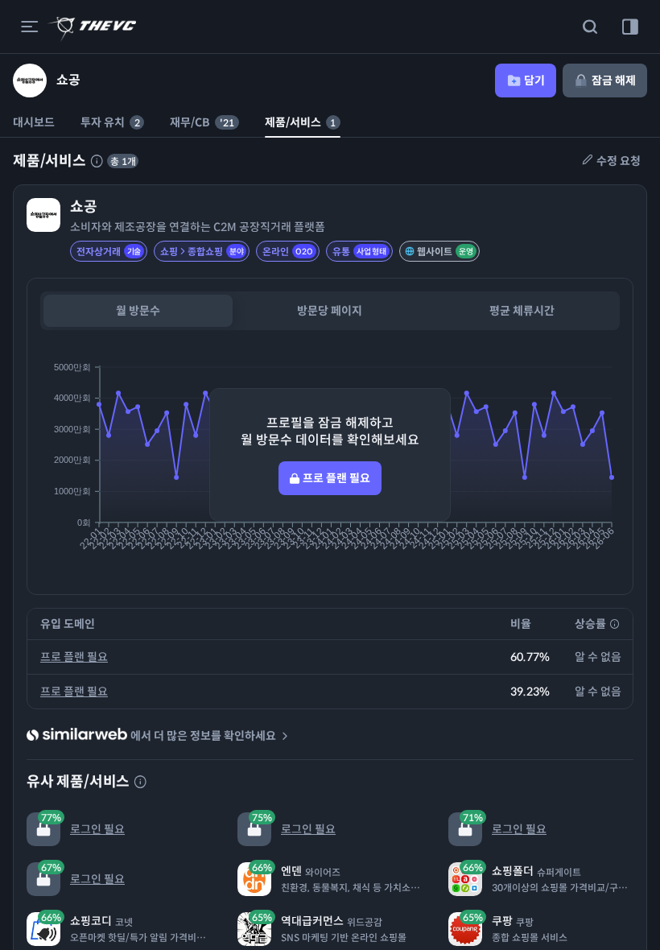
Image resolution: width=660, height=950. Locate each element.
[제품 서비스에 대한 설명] (96, 161)
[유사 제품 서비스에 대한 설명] (140, 781)
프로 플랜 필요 (74, 657)
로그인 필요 (83, 824)
